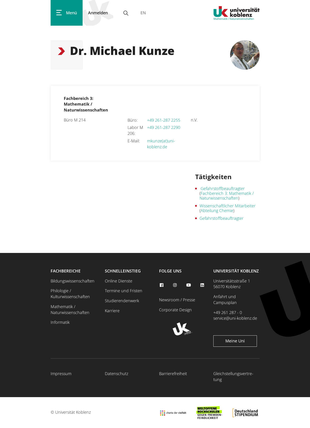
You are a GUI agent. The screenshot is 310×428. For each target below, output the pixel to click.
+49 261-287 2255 (163, 120)
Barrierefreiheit (173, 373)
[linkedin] (203, 285)
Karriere (112, 310)
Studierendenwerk (122, 300)
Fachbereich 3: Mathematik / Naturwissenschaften (226, 195)
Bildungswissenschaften (72, 281)
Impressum (61, 373)
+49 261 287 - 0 (227, 312)
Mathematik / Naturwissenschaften (70, 309)
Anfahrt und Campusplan (225, 299)
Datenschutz (116, 373)
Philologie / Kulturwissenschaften (70, 293)
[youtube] (189, 285)
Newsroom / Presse (177, 299)
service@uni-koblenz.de (235, 318)
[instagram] (176, 285)
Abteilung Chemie (217, 210)
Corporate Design (175, 309)
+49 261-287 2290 (163, 127)
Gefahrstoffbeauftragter (222, 188)
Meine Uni (235, 341)
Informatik (60, 322)
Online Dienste (118, 281)
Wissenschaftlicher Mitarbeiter (227, 205)
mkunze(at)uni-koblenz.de (161, 143)
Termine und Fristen (123, 290)
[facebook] (162, 285)
